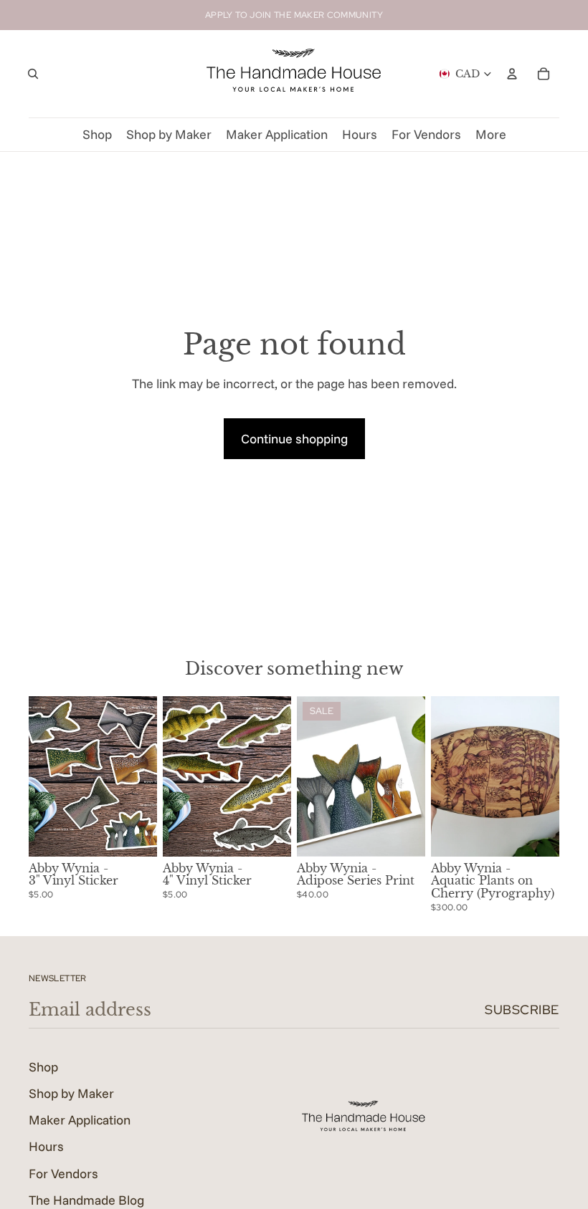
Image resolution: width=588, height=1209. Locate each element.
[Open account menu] (512, 74)
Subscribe (522, 1009)
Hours (46, 1146)
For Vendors (63, 1173)
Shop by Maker (71, 1093)
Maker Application (80, 1120)
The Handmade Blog (86, 1200)
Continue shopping (294, 438)
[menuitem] (490, 134)
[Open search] (33, 74)
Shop (43, 1067)
